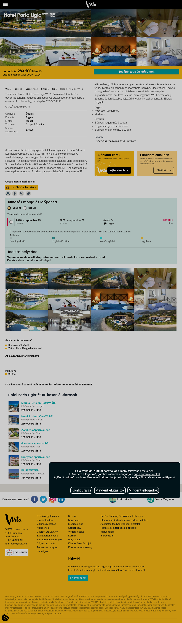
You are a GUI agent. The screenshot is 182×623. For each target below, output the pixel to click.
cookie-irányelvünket (147, 474)
